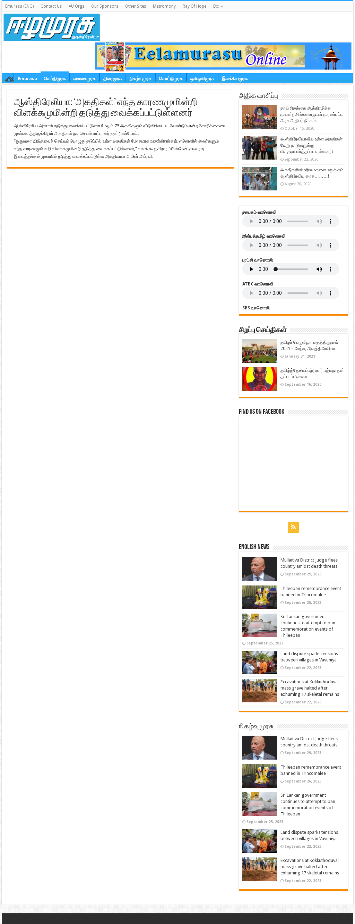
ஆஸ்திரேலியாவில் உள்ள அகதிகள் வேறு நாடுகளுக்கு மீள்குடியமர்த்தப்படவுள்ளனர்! (311, 145)
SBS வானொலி (256, 307)
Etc (216, 6)
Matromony (164, 6)
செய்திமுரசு (55, 78)
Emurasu (27, 78)
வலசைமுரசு (84, 78)
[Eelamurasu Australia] (51, 26)
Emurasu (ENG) (19, 6)
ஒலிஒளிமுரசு (202, 78)
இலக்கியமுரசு (235, 78)
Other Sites (135, 6)
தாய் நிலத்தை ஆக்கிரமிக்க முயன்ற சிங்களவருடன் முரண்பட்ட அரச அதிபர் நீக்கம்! (311, 114)
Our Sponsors (104, 6)
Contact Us (51, 6)
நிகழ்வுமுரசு (140, 78)
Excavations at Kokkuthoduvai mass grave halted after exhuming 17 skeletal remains (309, 688)
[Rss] (293, 527)
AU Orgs (76, 6)
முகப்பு (9, 77)
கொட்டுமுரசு (171, 78)
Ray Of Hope (194, 6)
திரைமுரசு (112, 78)
